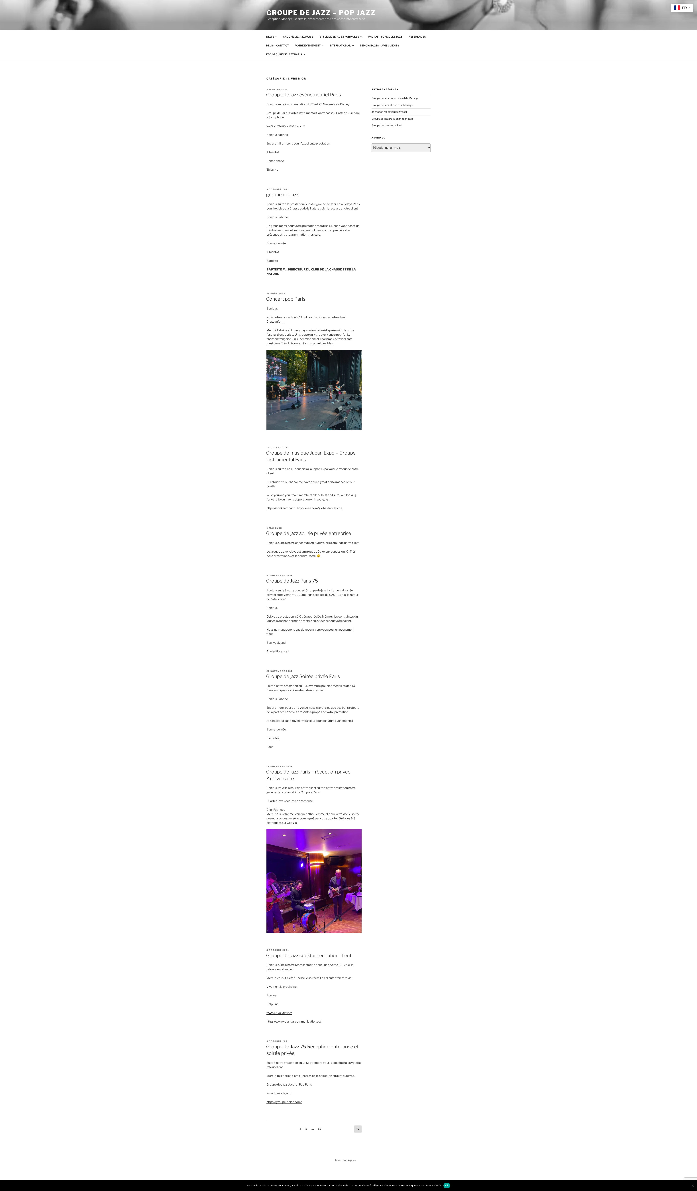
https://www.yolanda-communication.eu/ (293, 1021)
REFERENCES (417, 36)
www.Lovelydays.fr (279, 1013)
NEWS (270, 36)
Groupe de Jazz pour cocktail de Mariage (395, 98)
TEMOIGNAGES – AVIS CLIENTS (379, 45)
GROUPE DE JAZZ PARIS (298, 36)
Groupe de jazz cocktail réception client (309, 955)
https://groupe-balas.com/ (284, 1102)
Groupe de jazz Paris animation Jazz (392, 118)
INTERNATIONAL (340, 45)
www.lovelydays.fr (278, 1093)
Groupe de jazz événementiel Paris (303, 94)
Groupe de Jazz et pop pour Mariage (392, 105)
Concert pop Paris (285, 299)
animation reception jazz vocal (389, 111)
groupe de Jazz (282, 194)
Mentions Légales (345, 1160)
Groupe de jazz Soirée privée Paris (303, 676)
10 (320, 1128)
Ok (447, 1185)
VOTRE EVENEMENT (308, 45)
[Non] (692, 1185)
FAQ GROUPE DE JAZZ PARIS (284, 54)
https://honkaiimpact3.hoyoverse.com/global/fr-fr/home (304, 508)
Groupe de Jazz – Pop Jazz (321, 13)
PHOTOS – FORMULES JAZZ (385, 36)
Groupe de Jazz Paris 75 (292, 581)
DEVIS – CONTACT (277, 45)
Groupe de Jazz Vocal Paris (387, 125)
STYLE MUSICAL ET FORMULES (339, 36)
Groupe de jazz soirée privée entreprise (308, 533)
